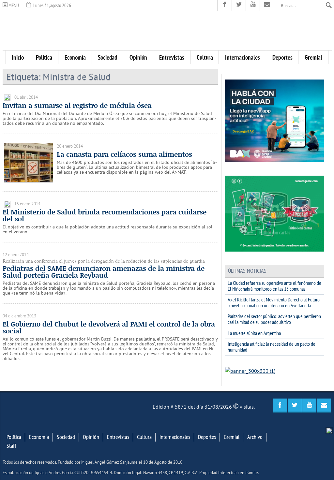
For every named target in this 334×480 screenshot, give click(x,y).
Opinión (138, 57)
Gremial (313, 57)
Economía (75, 57)
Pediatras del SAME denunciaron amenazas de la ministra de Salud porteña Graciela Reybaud (104, 272)
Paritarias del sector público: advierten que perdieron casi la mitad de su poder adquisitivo (274, 319)
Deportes (282, 57)
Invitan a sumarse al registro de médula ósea (77, 105)
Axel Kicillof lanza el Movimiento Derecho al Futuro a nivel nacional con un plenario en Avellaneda (274, 302)
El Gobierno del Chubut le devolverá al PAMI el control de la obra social (109, 327)
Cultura (205, 57)
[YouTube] (253, 5)
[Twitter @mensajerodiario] (239, 5)
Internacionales (242, 57)
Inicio (18, 57)
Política (44, 57)
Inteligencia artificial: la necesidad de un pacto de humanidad (271, 347)
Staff (11, 445)
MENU (13, 5)
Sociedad (107, 57)
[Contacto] (267, 5)
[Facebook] (225, 5)
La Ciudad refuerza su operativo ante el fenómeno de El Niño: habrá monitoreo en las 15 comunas (274, 286)
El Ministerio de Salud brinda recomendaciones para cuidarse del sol (104, 215)
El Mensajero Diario (167, 31)
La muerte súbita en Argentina (254, 333)
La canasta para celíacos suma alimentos (124, 154)
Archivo (255, 437)
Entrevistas (171, 57)
